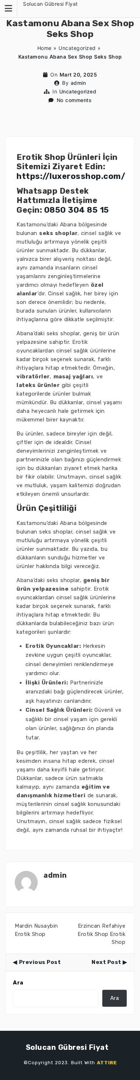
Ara (18, 982)
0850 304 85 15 (76, 210)
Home (44, 48)
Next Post (106, 962)
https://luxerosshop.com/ (71, 176)
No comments (74, 100)
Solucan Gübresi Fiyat (50, 4)
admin (78, 83)
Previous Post (40, 962)
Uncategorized (77, 48)
